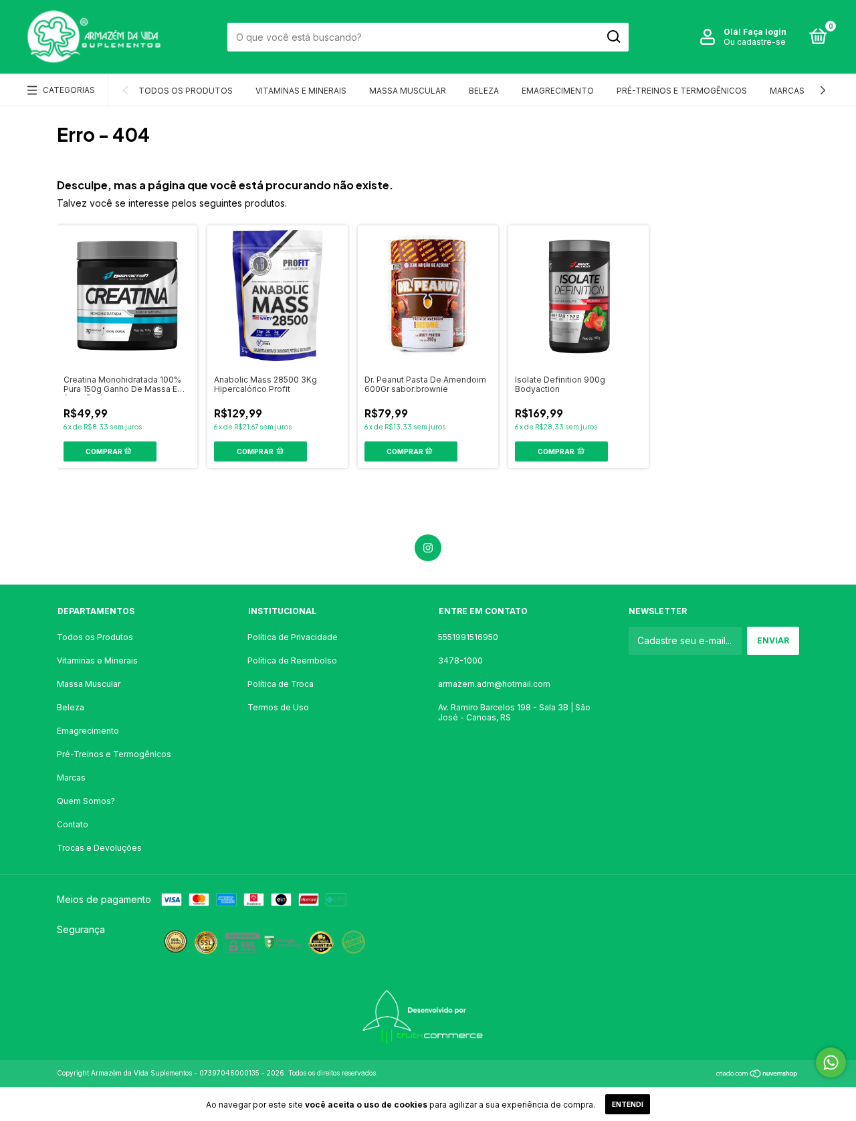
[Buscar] (613, 37)
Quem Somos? (86, 801)
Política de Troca (280, 684)
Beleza (484, 91)
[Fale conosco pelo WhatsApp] (831, 1062)
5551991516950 (468, 637)
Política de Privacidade (292, 637)
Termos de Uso (278, 707)
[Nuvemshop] (757, 1074)
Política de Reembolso (292, 660)
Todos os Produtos (185, 91)
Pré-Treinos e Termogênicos (682, 91)
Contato (72, 824)
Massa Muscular (407, 91)
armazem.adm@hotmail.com (494, 684)
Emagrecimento (558, 91)
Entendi (627, 1104)
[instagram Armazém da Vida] (428, 547)
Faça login (764, 32)
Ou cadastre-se (755, 42)
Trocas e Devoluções (99, 848)
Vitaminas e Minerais (300, 91)
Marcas (787, 91)
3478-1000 (460, 660)
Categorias (69, 90)
